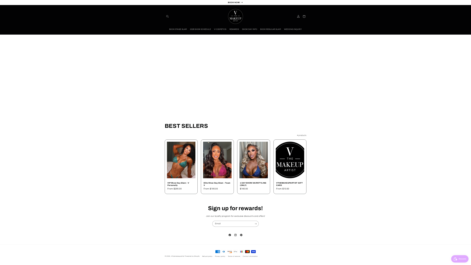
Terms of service (234, 256)
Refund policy (207, 256)
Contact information (250, 256)
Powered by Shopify (192, 256)
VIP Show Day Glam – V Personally (178, 184)
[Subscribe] (256, 224)
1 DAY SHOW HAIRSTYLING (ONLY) (253, 184)
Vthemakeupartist (177, 256)
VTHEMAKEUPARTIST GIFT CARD (289, 184)
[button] (167, 16)
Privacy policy (220, 256)
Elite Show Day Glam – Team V (217, 184)
